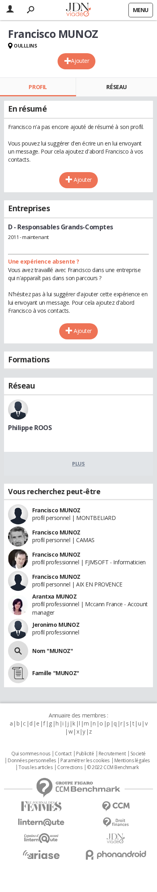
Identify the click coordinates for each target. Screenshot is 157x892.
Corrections (69, 767)
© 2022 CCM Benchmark (113, 767)
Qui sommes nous (30, 754)
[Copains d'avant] (41, 838)
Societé (138, 754)
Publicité (85, 754)
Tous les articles (35, 767)
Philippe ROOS (30, 427)
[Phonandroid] (115, 855)
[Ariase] (41, 854)
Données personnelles (32, 760)
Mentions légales (132, 760)
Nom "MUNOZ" (52, 651)
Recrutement (112, 754)
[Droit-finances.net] (115, 822)
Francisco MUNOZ (56, 510)
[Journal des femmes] (41, 806)
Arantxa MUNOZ (54, 596)
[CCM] (115, 806)
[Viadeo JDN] (115, 839)
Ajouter (80, 60)
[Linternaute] (41, 822)
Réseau (116, 87)
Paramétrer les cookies (84, 760)
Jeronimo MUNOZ (55, 624)
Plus (78, 463)
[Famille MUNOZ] (18, 673)
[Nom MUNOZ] (18, 651)
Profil (38, 87)
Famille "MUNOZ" (55, 673)
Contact (63, 754)
